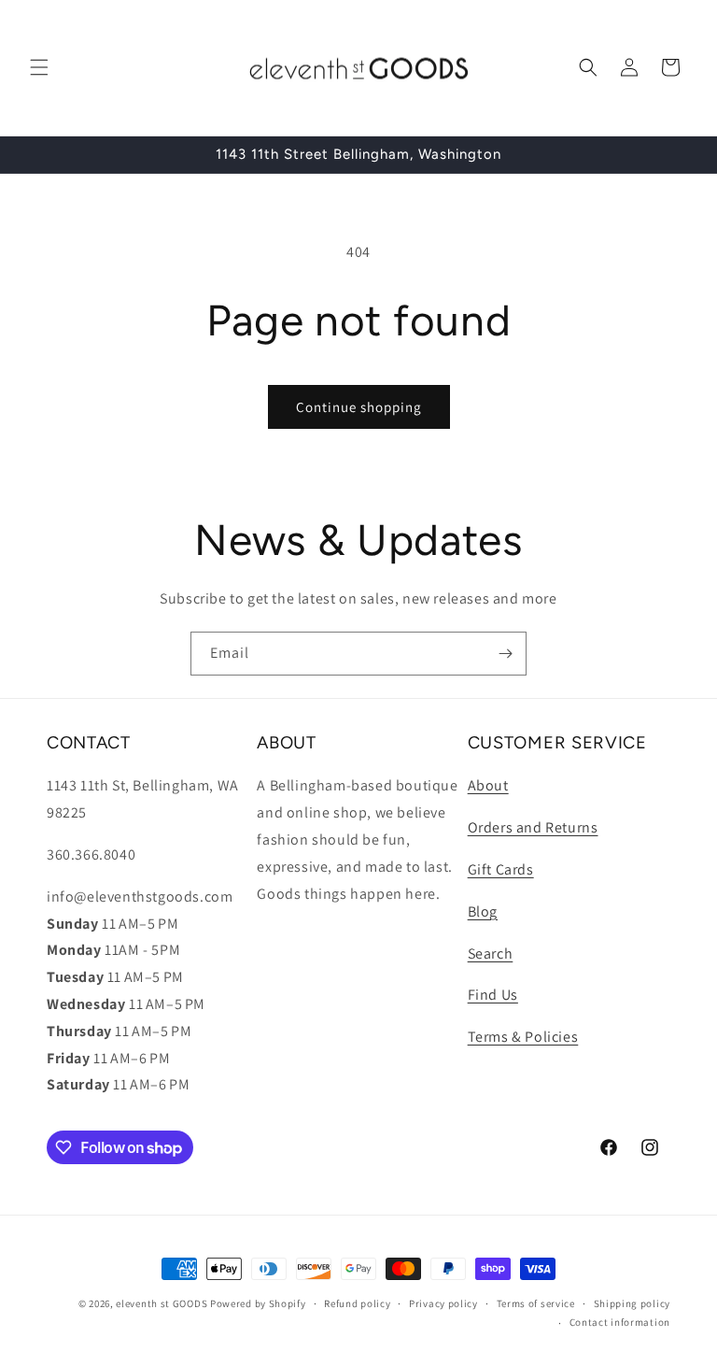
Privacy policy (443, 1303)
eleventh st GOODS (161, 1303)
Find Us (493, 994)
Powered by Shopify (258, 1303)
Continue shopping (359, 407)
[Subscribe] (505, 654)
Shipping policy (632, 1303)
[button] (39, 67)
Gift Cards (501, 869)
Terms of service (536, 1303)
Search (490, 953)
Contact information (619, 1322)
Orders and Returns (533, 827)
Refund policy (357, 1303)
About (488, 785)
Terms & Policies (523, 1036)
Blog (483, 911)
